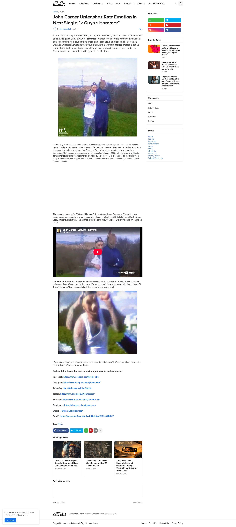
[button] (175, 3)
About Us (152, 151)
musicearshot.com (70, 523)
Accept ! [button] (10, 520)
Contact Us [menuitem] (129, 3)
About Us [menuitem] (141, 3)
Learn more (23, 515)
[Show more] (100, 430)
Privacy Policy (154, 156)
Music (61, 12)
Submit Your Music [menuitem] (157, 3)
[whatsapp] (156, 20)
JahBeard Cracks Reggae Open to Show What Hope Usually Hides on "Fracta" (66, 463)
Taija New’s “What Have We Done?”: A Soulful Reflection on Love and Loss (170, 65)
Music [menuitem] (118, 3)
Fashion (151, 121)
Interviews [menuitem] (83, 3)
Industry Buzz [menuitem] (97, 3)
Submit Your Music (155, 158)
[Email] (96, 430)
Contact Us (152, 153)
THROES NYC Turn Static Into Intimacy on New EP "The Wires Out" (96, 463)
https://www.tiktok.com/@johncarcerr (77, 393)
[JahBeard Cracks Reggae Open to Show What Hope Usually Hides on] (67, 449)
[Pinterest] (91, 430)
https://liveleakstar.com (72, 410)
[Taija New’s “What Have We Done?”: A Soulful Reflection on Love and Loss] (154, 65)
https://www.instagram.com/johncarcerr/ (81, 382)
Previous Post (59, 503)
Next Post (137, 503)
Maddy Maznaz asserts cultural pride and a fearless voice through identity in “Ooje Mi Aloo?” (171, 50)
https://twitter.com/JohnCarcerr (77, 388)
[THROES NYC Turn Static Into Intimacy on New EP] (98, 449)
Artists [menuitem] (109, 3)
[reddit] (156, 25)
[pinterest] (173, 25)
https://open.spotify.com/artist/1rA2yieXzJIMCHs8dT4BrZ (87, 416)
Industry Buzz (153, 108)
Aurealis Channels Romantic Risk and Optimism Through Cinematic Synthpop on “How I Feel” (126, 465)
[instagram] (156, 30)
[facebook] (173, 30)
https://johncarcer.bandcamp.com (80, 405)
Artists (150, 112)
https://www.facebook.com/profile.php (81, 376)
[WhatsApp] (86, 430)
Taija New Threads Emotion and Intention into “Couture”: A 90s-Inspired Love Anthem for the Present (170, 81)
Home (55, 12)
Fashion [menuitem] (72, 3)
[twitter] (173, 20)
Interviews (152, 117)
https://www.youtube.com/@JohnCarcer (81, 399)
